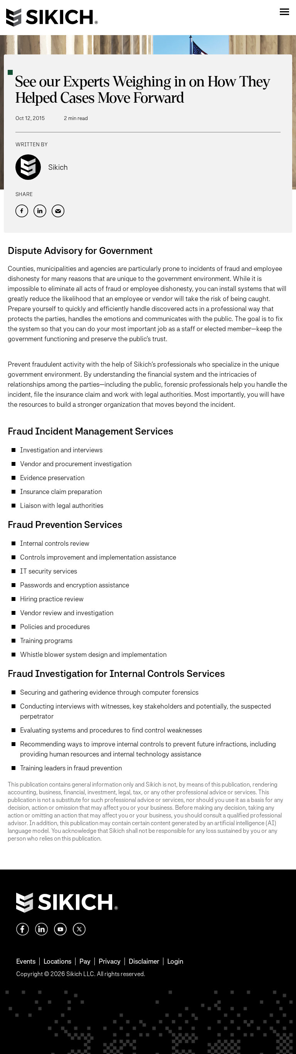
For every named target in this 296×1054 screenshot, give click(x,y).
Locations (57, 961)
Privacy (110, 961)
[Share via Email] (58, 211)
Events (25, 961)
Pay (85, 961)
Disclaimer (144, 961)
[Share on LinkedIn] (40, 211)
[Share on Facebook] (21, 211)
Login (175, 961)
